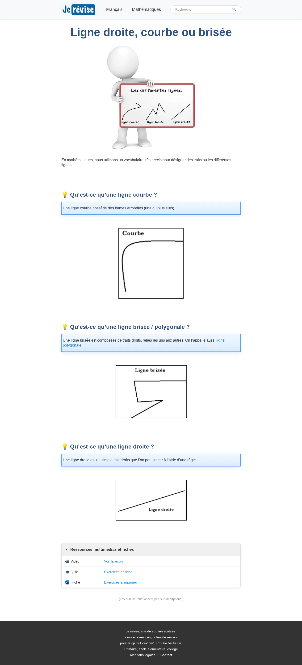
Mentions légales (142, 655)
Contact (166, 655)
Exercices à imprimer (120, 582)
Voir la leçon (113, 561)
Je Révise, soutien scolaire (79, 9)
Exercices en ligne (118, 572)
